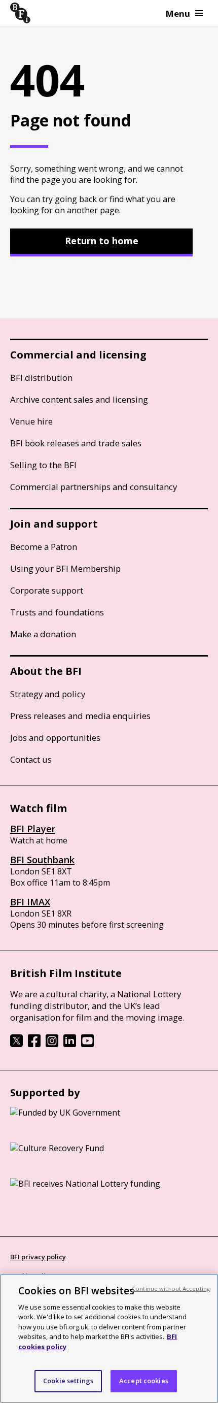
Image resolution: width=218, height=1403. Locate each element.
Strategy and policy (47, 694)
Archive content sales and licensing (79, 399)
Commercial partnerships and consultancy (93, 487)
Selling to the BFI (43, 465)
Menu (178, 13)
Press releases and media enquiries (80, 716)
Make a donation (43, 634)
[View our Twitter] (16, 1044)
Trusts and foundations (57, 612)
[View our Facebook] (34, 1044)
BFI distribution (41, 377)
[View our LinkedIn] (70, 1044)
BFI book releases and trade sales (75, 443)
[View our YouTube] (87, 1044)
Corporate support (46, 590)
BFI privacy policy (38, 1256)
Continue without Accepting (171, 1288)
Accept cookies (143, 1380)
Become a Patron (43, 546)
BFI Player (32, 829)
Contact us (31, 759)
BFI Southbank (42, 860)
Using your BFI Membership (65, 568)
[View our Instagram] (52, 1044)
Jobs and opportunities (55, 737)
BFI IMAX (30, 902)
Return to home (101, 241)
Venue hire (31, 421)
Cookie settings (68, 1380)
